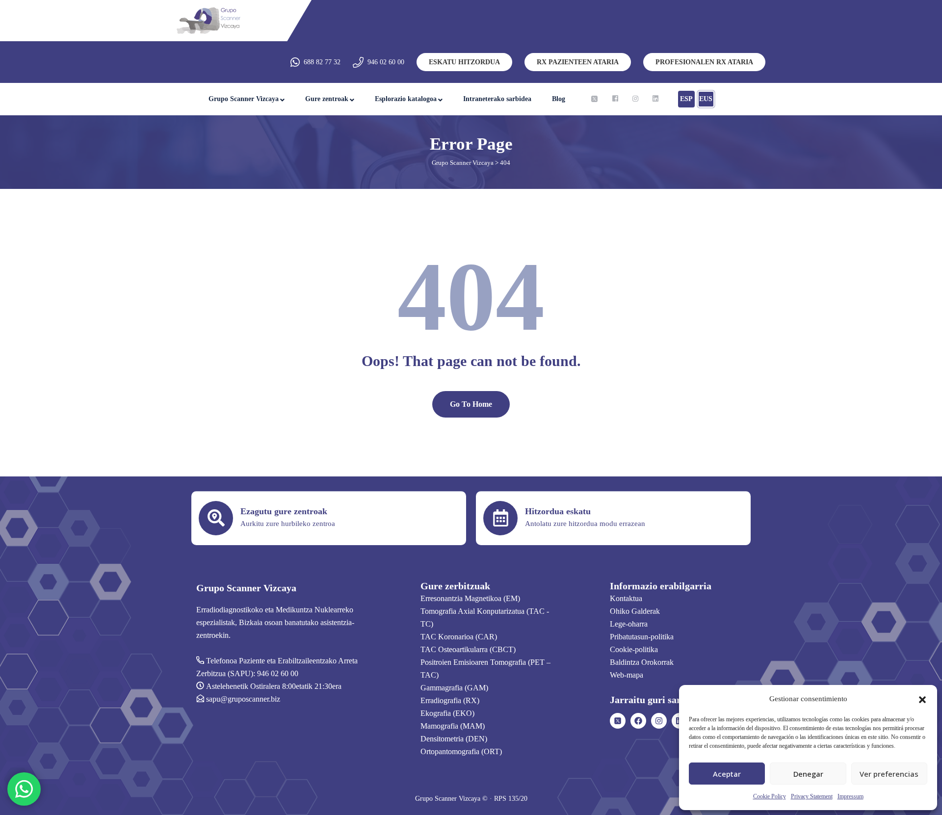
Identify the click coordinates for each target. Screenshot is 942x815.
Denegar (808, 774)
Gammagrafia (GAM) (454, 688)
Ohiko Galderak (635, 611)
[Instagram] (659, 721)
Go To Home (471, 404)
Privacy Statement (812, 796)
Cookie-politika (634, 649)
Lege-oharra (629, 624)
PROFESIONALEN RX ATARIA (704, 62)
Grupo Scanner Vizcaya (244, 99)
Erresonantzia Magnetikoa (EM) (470, 598)
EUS (705, 99)
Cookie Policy (769, 796)
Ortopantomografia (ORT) (461, 751)
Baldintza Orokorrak (642, 662)
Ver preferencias (889, 774)
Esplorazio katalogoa (406, 99)
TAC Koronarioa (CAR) (458, 636)
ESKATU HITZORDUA (464, 62)
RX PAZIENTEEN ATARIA (578, 62)
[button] (922, 699)
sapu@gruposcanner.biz (243, 699)
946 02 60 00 (385, 62)
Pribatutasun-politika (642, 636)
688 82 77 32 (322, 62)
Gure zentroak (326, 99)
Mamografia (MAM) (452, 726)
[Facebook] (638, 721)
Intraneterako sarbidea (497, 99)
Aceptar (727, 774)
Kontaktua (626, 598)
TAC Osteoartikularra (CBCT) (468, 649)
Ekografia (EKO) (447, 713)
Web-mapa (626, 675)
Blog (558, 99)
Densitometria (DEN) (453, 739)
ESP (686, 99)
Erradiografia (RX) (449, 700)
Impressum (850, 796)
